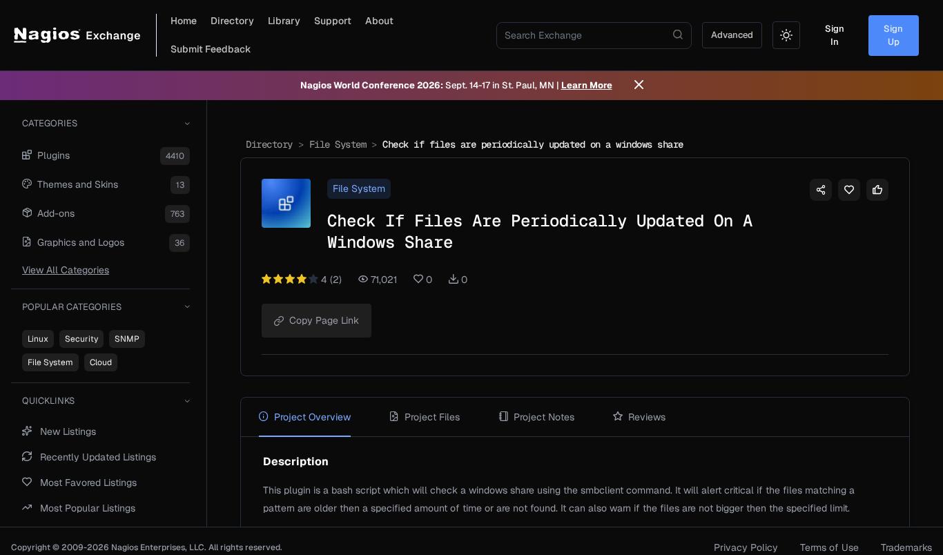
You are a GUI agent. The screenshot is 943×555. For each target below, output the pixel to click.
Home (184, 20)
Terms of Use (829, 547)
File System (50, 362)
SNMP (127, 338)
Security (81, 338)
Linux (38, 338)
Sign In (834, 35)
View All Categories (65, 270)
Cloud (101, 362)
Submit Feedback (211, 49)
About (379, 20)
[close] (638, 85)
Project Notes (544, 417)
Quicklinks (48, 401)
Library (284, 20)
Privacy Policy (746, 547)
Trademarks (906, 547)
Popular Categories (71, 307)
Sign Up (893, 35)
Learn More (586, 85)
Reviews (646, 417)
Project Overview (312, 417)
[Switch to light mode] (786, 35)
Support (332, 20)
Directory (232, 20)
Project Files (432, 417)
